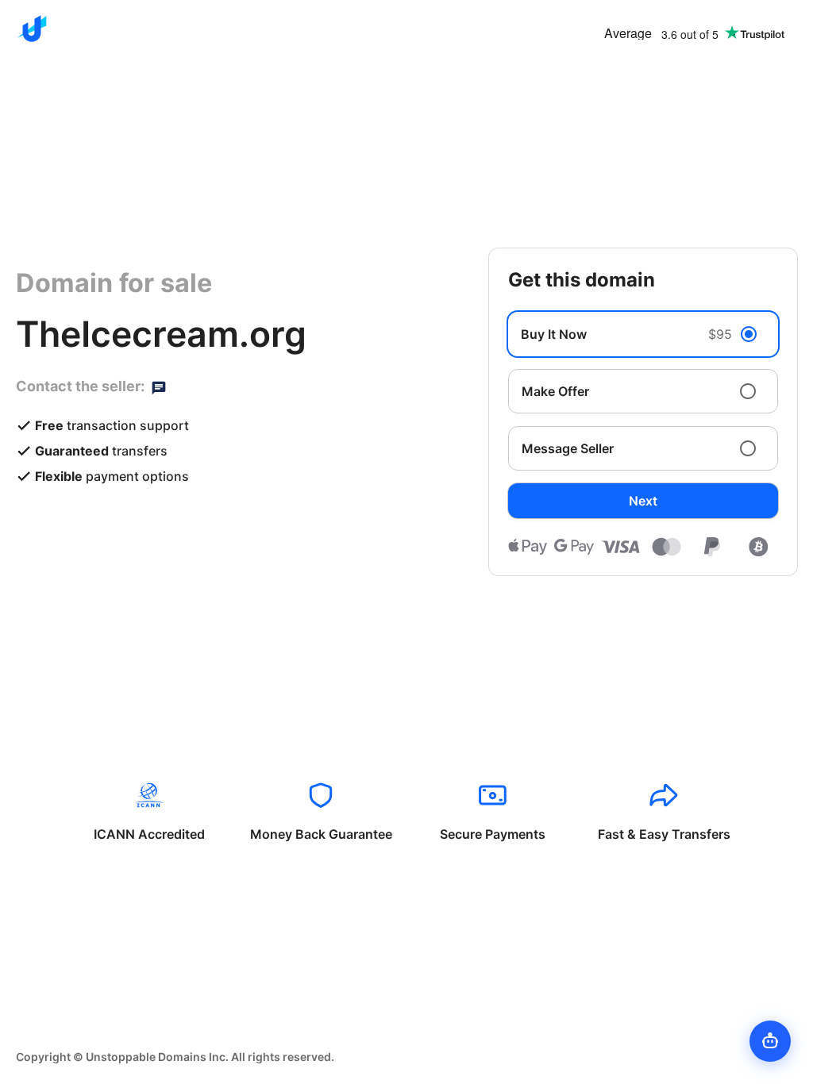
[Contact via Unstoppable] (159, 386)
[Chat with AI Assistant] (770, 1041)
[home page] (32, 28)
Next (643, 501)
